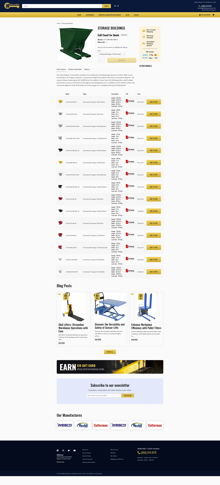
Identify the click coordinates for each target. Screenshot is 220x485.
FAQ (214, 2)
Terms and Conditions (88, 473)
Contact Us (208, 2)
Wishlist (113, 453)
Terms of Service (87, 459)
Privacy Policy (86, 453)
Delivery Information (88, 462)
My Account (114, 450)
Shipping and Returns (117, 459)
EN (115, 6)
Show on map (60, 462)
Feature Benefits (75, 69)
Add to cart (154, 102)
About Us (85, 450)
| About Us (201, 2)
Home (196, 2)
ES (118, 6)
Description (61, 69)
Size (99, 51)
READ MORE (62, 343)
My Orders (114, 456)
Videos (87, 69)
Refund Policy (86, 456)
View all (110, 352)
